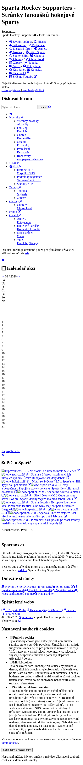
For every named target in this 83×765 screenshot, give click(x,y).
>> (18, 276)
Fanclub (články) (27, 243)
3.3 (19, 620)
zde (27, 253)
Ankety (42, 48)
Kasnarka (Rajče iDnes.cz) (46, 610)
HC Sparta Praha (15, 610)
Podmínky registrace (29, 176)
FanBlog (22, 128)
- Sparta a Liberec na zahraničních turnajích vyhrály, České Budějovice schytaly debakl (36, 476)
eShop (13, 211)
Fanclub (22, 131)
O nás (20, 236)
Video (16, 66)
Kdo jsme (18, 69)
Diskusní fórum (22, 48)
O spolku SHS (26, 173)
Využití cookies (65, 590)
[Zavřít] (3, 260)
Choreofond (36, 59)
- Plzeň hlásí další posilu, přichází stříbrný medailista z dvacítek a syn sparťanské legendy (41, 521)
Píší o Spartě (37, 52)
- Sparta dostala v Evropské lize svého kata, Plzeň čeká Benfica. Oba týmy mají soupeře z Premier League (39, 506)
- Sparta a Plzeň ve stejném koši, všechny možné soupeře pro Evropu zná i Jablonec (39, 514)
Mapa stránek (25, 232)
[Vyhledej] (49, 107)
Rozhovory (24, 155)
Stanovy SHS (25, 183)
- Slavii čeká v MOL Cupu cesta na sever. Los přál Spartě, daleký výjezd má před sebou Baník (38, 497)
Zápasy (17, 62)
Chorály (17, 59)
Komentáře (23, 138)
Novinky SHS (13, 586)
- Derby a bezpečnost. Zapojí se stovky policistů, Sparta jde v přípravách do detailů (41, 488)
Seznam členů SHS (29, 180)
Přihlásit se (19, 45)
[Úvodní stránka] (10, 114)
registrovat (14, 90)
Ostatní (14, 215)
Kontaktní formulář (28, 229)
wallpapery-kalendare (30, 159)
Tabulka (33, 62)
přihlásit (39, 90)
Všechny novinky (28, 121)
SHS (16, 166)
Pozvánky (23, 145)
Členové (38, 55)
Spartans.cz (26, 617)
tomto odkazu (10, 742)
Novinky (18, 52)
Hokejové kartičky (28, 225)
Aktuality (22, 124)
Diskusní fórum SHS (39, 586)
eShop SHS (63, 586)
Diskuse (14, 162)
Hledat (41, 41)
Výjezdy (22, 194)
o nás (5, 90)
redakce (22, 570)
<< (3, 276)
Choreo (21, 134)
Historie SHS (25, 169)
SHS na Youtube (23, 76)
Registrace (38, 45)
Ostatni (21, 141)
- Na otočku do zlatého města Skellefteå (48, 471)
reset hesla (28, 90)
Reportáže (23, 152)
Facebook (18, 73)
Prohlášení (23, 148)
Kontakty (36, 69)
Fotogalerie (33, 66)
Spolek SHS (20, 55)
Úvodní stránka (22, 41)
